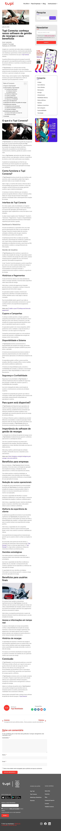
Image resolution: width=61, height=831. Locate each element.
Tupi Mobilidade (17, 709)
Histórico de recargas (11, 114)
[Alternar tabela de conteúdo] (24, 83)
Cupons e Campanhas (11, 95)
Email (3, 761)
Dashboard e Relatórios (12, 90)
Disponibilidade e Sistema (12, 97)
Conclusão (6, 116)
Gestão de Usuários (12, 92)
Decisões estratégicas (11, 109)
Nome (4, 755)
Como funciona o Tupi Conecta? (11, 87)
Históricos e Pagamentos (12, 93)
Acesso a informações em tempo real (14, 112)
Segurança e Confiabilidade (12, 98)
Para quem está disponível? (10, 100)
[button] (32, 709)
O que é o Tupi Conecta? (10, 85)
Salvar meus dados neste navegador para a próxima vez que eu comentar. (22, 768)
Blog (44, 4)
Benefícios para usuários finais (11, 111)
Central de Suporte (49, 800)
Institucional (52, 4)
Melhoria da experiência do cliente (14, 107)
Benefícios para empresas (10, 104)
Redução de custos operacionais (13, 106)
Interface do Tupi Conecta (11, 89)
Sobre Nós (47, 791)
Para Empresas (35, 4)
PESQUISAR (52, 18)
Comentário (5, 737)
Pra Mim (26, 4)
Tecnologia (11, 44)
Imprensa (47, 794)
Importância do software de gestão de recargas (15, 102)
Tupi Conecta (25, 54)
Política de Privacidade (49, 35)
